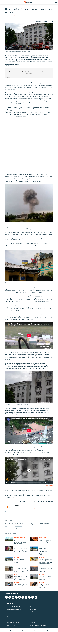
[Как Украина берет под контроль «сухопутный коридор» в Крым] (9, 539)
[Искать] (47, 630)
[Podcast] (32, 597)
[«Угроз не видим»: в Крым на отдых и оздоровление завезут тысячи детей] (34, 568)
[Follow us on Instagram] (16, 597)
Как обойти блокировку (36, 611)
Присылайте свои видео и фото (13, 606)
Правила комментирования (12, 622)
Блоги (15, 567)
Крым (15, 574)
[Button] (37, 22)
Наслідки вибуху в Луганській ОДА (17, 459)
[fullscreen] (51, 482)
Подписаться (8, 611)
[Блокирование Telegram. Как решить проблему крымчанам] (34, 576)
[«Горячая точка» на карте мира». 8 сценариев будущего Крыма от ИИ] (9, 576)
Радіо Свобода (17, 15)
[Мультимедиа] (10, 630)
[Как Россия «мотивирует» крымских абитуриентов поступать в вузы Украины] (9, 548)
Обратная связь (33, 620)
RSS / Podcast (33, 609)
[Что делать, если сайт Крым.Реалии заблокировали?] (34, 584)
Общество (16, 547)
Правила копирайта (10, 625)
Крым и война (42, 537)
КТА (23, 630)
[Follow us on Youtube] (13, 597)
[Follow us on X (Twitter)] (9, 597)
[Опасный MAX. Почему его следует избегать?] (9, 584)
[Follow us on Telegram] (22, 597)
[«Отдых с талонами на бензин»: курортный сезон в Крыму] (9, 559)
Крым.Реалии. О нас (10, 620)
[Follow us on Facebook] (6, 597)
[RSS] (29, 597)
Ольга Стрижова (9, 15)
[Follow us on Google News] (19, 597)
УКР (35, 630)
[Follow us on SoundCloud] (26, 597)
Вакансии (32, 622)
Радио (31, 606)
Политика (8, 6)
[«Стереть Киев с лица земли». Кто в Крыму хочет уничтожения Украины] (34, 539)
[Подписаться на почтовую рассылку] (36, 597)
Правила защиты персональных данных (40, 625)
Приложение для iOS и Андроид (13, 609)
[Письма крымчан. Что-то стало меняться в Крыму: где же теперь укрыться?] (9, 568)
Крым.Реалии (13, 461)
